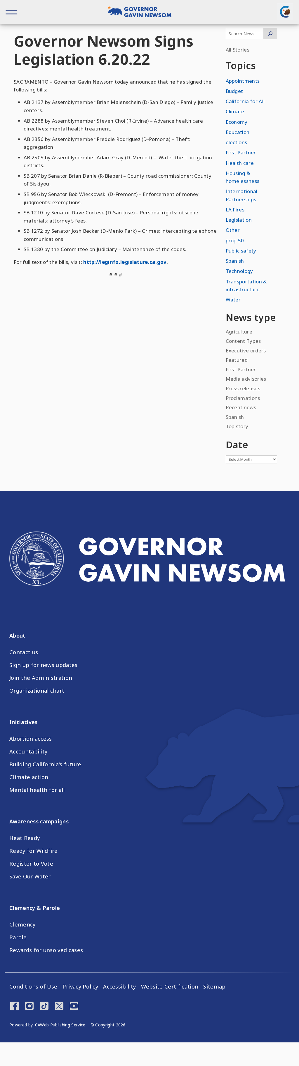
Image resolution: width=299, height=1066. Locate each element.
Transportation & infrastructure (246, 285)
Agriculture (239, 331)
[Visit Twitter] (59, 1006)
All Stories (238, 49)
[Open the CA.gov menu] (285, 11)
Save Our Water (30, 876)
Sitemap (214, 986)
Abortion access (30, 738)
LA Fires (235, 209)
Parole (18, 937)
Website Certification (170, 986)
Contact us (23, 652)
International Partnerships (242, 195)
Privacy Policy (80, 986)
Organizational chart (36, 690)
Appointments (243, 80)
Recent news (241, 407)
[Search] (270, 33)
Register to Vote (31, 863)
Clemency (22, 924)
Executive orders (246, 350)
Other (233, 230)
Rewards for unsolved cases (46, 950)
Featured (237, 359)
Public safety (241, 250)
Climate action (28, 777)
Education (238, 132)
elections (236, 142)
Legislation (239, 219)
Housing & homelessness (243, 177)
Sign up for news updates (43, 664)
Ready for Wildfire (33, 850)
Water (233, 299)
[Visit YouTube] (74, 1006)
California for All (245, 101)
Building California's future (45, 764)
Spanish (235, 260)
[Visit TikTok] (44, 1006)
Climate (235, 111)
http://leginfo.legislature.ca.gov (125, 262)
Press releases (243, 388)
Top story (237, 426)
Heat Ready (24, 837)
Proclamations (243, 398)
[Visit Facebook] (14, 1006)
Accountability (28, 751)
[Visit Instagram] (29, 1006)
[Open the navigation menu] (11, 12)
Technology (239, 271)
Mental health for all (37, 789)
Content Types (243, 341)
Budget (234, 91)
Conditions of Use (33, 986)
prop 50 (235, 240)
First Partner (241, 152)
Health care (240, 163)
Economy (237, 122)
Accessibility (119, 986)
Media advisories (246, 378)
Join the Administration (40, 677)
